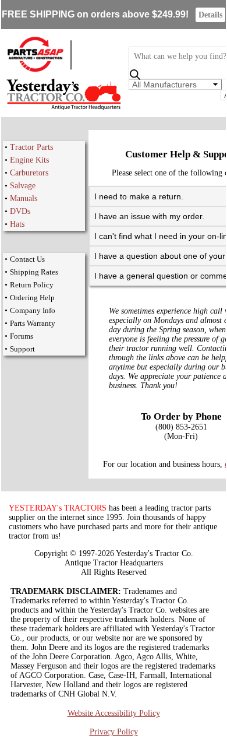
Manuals (23, 198)
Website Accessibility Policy (114, 713)
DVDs (20, 211)
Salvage (23, 185)
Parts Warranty (32, 323)
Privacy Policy (114, 731)
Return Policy (32, 284)
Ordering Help (32, 297)
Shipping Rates (34, 272)
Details (210, 14)
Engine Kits (29, 160)
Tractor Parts (31, 147)
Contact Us (27, 259)
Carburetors (29, 172)
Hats (17, 224)
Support (22, 348)
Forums (21, 336)
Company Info (32, 310)
